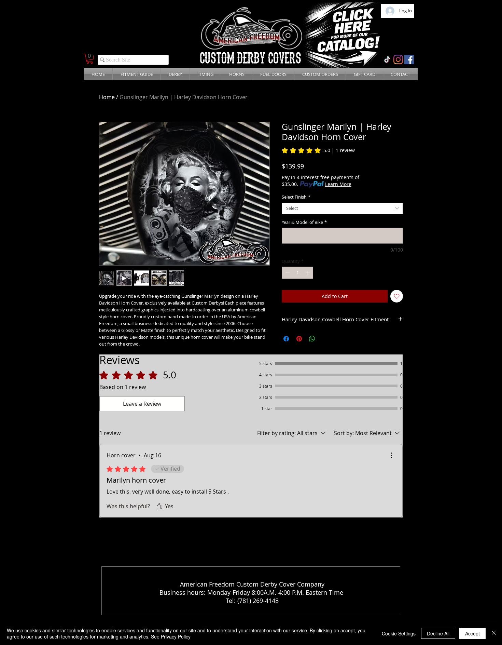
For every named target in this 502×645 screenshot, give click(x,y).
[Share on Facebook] (286, 339)
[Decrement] (287, 273)
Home (107, 97)
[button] (90, 59)
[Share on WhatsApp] (312, 339)
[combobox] (342, 208)
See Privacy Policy (171, 636)
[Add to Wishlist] (396, 296)
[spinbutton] (297, 273)
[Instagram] (398, 59)
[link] (318, 150)
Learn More (338, 184)
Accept (472, 633)
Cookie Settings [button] (399, 633)
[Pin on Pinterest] (299, 339)
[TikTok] (387, 59)
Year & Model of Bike (304, 222)
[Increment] (308, 273)
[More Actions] (391, 455)
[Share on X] (325, 339)
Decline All (438, 633)
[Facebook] (409, 59)
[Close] (494, 633)
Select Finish (296, 197)
